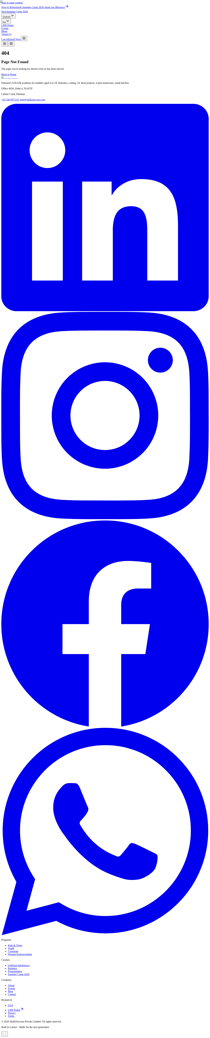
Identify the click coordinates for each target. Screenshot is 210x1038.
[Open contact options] (4, 1034)
